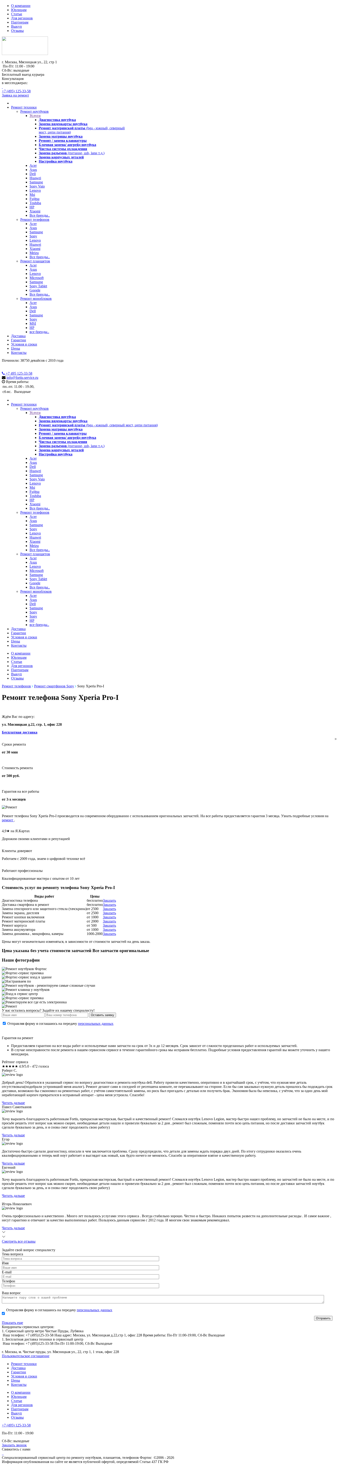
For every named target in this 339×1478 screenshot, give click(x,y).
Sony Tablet (38, 286)
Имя (5, 1263)
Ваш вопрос (11, 1293)
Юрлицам (19, 10)
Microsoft (37, 278)
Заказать (109, 900)
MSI (33, 323)
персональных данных (95, 1024)
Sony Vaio (37, 186)
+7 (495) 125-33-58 (16, 91)
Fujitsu (34, 199)
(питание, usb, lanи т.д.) (71, 153)
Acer (33, 165)
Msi (32, 195)
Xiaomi (35, 211)
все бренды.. (39, 332)
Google (35, 290)
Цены (15, 348)
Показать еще (12, 1323)
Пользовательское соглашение (25, 1356)
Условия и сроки (24, 344)
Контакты (19, 353)
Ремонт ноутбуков (34, 111)
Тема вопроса (12, 1254)
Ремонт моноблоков (36, 298)
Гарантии (18, 340)
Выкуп (16, 26)
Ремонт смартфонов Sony (54, 686)
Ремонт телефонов (34, 220)
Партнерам (19, 22)
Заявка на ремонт (15, 95)
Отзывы (17, 31)
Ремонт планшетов (35, 261)
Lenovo (35, 190)
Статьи (16, 14)
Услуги (35, 116)
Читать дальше (13, 1103)
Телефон (8, 1281)
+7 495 (18, 373)
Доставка (18, 336)
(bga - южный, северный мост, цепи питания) (98, 425)
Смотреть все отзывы (19, 1241)
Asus (33, 170)
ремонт (8, 820)
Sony (33, 236)
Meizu (34, 253)
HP (32, 207)
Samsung (36, 182)
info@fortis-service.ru (22, 377)
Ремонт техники (24, 107)
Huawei (35, 178)
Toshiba (35, 203)
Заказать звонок (14, 1445)
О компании (20, 6)
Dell (33, 174)
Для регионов (22, 18)
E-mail (7, 1272)
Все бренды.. (40, 215)
